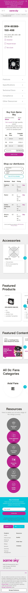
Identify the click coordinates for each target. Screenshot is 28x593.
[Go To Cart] (25, 10)
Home (2, 14)
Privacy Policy (17, 520)
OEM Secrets (20, 224)
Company (18, 545)
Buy (24, 185)
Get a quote (8, 122)
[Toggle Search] (4, 11)
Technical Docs (9, 90)
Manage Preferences (6, 587)
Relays (5, 544)
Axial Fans (24, 14)
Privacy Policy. (14, 225)
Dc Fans (18, 14)
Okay (26, 572)
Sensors (6, 546)
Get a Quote (10, 47)
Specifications (9, 85)
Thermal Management (10, 14)
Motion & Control (6, 540)
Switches (6, 548)
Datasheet (9, 39)
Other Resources (10, 101)
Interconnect (7, 537)
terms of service (18, 519)
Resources (19, 533)
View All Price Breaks (14, 176)
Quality (18, 537)
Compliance (8, 96)
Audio (5, 535)
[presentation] (25, 258)
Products (6, 533)
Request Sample (11, 43)
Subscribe (14, 513)
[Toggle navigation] (2, 11)
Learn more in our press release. (14, 6)
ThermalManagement (7, 551)
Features (6, 79)
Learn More (10, 520)
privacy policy (9, 519)
